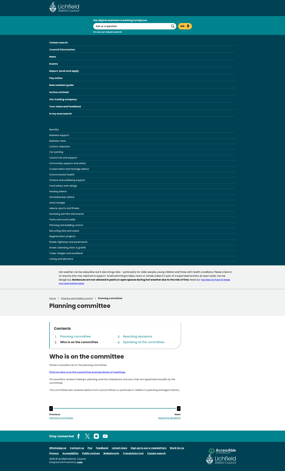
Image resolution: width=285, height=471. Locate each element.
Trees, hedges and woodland (66, 253)
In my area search (60, 113)
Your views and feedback (65, 106)
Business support (59, 135)
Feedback (102, 448)
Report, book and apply (64, 71)
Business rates (57, 141)
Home (52, 298)
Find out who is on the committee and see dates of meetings (87, 372)
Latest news (119, 448)
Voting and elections (61, 259)
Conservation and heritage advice (69, 169)
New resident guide (61, 85)
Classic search (58, 42)
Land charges (57, 202)
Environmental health (62, 174)
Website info (111, 453)
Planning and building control (66, 225)
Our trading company (63, 99)
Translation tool (133, 453)
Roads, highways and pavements (68, 242)
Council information (62, 49)
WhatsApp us (57, 448)
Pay (90, 448)
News (52, 56)
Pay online (55, 78)
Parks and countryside (62, 219)
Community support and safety (67, 163)
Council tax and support (63, 157)
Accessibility (70, 453)
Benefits (54, 129)
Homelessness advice (61, 197)
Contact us (77, 448)
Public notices (91, 453)
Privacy (54, 453)
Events (53, 64)
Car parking (56, 152)
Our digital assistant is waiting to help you (120, 20)
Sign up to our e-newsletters (148, 448)
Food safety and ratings (63, 185)
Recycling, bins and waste (64, 231)
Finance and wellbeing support (67, 180)
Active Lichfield (59, 92)
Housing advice (58, 191)
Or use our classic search (107, 31)
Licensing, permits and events (66, 214)
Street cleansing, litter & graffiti (67, 247)
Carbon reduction (59, 146)
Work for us (177, 448)
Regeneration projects (62, 236)
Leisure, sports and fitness (64, 208)
